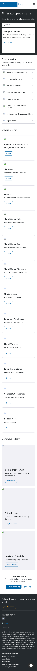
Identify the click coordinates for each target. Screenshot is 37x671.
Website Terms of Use (8, 656)
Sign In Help (27, 587)
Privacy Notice (6, 661)
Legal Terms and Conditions (10, 653)
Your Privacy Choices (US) (9, 667)
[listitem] (18, 72)
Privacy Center (6, 659)
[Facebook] (3, 618)
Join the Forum (8, 607)
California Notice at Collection (10, 664)
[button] (31, 665)
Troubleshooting (14, 587)
